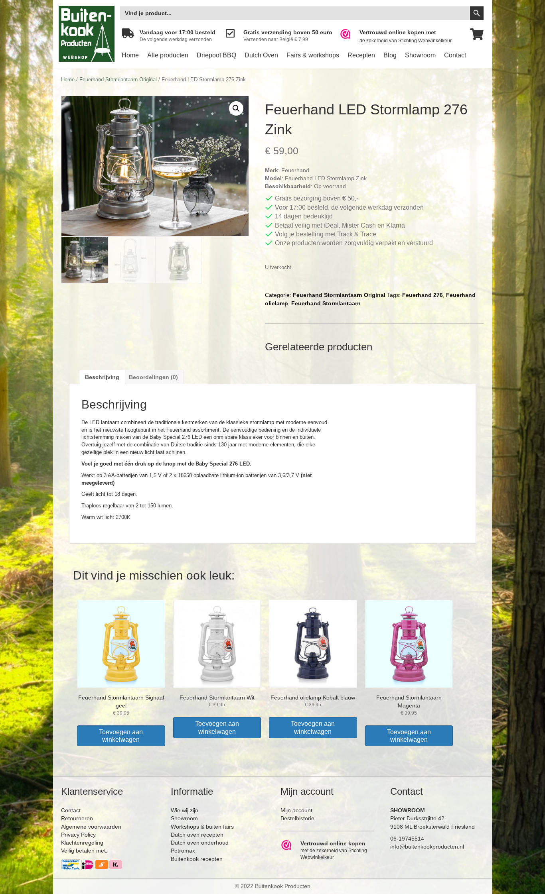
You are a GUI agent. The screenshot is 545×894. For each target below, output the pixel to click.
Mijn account (296, 810)
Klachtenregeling (82, 842)
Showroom (420, 55)
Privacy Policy (78, 834)
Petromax (183, 850)
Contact (455, 55)
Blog (390, 55)
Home (130, 55)
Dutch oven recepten (197, 834)
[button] (236, 108)
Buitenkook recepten (197, 859)
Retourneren (77, 818)
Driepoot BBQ (216, 55)
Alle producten (167, 55)
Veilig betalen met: (84, 850)
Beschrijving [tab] (102, 377)
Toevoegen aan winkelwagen (121, 736)
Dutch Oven (261, 55)
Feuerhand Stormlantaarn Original (118, 80)
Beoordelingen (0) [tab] (153, 377)
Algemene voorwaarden (91, 826)
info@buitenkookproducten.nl (427, 846)
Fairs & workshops (312, 55)
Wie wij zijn (184, 810)
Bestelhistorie (297, 818)
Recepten (361, 55)
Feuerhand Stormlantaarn (326, 303)
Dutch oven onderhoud (200, 842)
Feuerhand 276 (422, 295)
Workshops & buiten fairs (202, 826)
